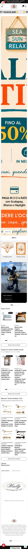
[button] (2, 6)
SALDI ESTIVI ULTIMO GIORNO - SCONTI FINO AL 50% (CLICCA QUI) (14, 1)
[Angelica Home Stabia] (14, 6)
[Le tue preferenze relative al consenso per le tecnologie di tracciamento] (25, 546)
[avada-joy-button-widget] (3, 545)
